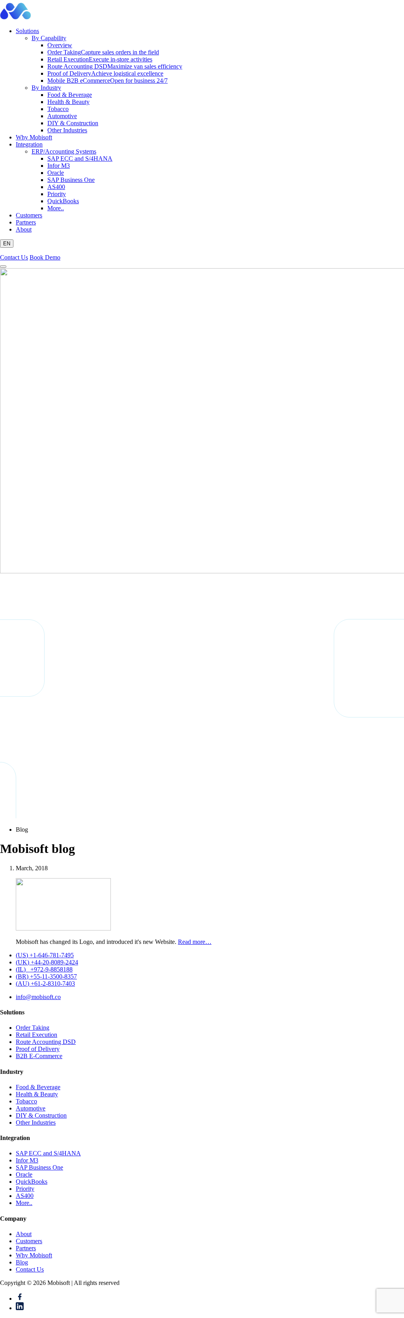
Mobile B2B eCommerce (107, 80)
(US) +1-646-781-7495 (45, 955)
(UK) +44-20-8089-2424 (47, 962)
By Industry (46, 87)
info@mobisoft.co (38, 997)
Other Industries (67, 130)
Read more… (194, 941)
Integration (29, 144)
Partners (26, 222)
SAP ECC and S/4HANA (79, 158)
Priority (56, 194)
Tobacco (58, 109)
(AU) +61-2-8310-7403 (45, 983)
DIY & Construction (72, 123)
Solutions (27, 31)
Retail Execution (99, 59)
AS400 (56, 187)
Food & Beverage (69, 94)
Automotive (62, 116)
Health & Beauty (68, 101)
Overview (59, 45)
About (24, 229)
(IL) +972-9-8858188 (44, 969)
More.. (55, 208)
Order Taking (103, 52)
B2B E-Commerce (39, 1056)
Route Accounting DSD (114, 66)
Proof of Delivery (105, 73)
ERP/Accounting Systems (64, 151)
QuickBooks (63, 201)
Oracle (55, 172)
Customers (29, 215)
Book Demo (45, 257)
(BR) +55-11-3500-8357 (46, 976)
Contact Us (14, 257)
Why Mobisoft (34, 137)
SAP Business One (71, 179)
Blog (22, 1262)
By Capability (49, 38)
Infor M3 (58, 165)
